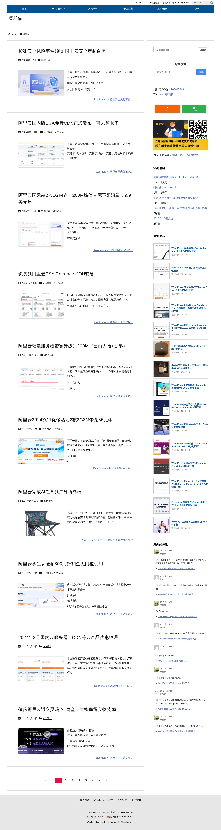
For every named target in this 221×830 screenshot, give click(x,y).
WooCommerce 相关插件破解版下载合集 (189, 269)
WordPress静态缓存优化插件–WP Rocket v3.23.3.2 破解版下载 (188, 406)
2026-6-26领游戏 (163, 218)
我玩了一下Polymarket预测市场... (172, 661)
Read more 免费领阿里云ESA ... (113, 322)
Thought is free (127, 822)
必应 (201, 71)
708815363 (177, 89)
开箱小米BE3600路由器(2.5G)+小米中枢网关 (188, 347)
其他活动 (45, 60)
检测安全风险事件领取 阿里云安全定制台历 (62, 51)
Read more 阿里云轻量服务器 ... (113, 396)
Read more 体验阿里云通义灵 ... (113, 757)
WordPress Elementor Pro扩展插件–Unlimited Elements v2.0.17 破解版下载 (189, 484)
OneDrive (142, 3)
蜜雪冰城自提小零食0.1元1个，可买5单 (176, 177)
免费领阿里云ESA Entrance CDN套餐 (56, 273)
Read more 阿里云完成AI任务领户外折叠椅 (107, 540)
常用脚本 (166, 3)
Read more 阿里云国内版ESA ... (113, 171)
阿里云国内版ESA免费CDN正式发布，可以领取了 (68, 123)
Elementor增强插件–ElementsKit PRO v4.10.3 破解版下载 (188, 503)
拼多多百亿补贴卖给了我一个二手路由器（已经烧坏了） (189, 367)
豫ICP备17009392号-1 (97, 817)
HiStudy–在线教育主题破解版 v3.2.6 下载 (189, 523)
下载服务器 (154, 3)
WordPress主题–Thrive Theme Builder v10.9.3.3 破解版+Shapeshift (189, 328)
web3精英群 (167, 94)
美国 (182, 155)
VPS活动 (59, 132)
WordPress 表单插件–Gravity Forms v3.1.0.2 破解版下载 (189, 249)
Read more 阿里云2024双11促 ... (113, 468)
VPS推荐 (48, 132)
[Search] (211, 3)
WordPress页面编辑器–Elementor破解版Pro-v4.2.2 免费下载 (189, 386)
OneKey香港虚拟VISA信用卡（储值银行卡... (177, 731)
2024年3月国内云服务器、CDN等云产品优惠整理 (68, 637)
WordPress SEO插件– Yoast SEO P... (174, 683)
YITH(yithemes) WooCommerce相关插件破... (177, 616)
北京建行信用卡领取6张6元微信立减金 (175, 197)
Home (13, 34)
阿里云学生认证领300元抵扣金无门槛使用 (60, 563)
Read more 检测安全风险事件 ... (113, 99)
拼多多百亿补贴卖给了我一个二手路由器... (176, 568)
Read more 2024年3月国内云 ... (113, 686)
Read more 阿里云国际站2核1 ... (113, 250)
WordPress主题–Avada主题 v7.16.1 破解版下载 (189, 425)
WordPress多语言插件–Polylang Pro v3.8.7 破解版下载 (188, 464)
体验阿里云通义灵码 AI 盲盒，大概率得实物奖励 (67, 709)
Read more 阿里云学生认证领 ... (113, 614)
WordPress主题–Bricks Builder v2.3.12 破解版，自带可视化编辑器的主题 (189, 308)
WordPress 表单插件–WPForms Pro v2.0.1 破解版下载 (189, 288)
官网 (174, 155)
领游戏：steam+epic (165, 187)
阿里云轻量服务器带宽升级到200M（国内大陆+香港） (72, 345)
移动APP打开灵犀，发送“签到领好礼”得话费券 (180, 208)
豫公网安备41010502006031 (121, 817)
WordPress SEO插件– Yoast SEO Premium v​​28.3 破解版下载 (189, 445)
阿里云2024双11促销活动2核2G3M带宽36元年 (65, 419)
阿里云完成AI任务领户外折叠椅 (50, 491)
